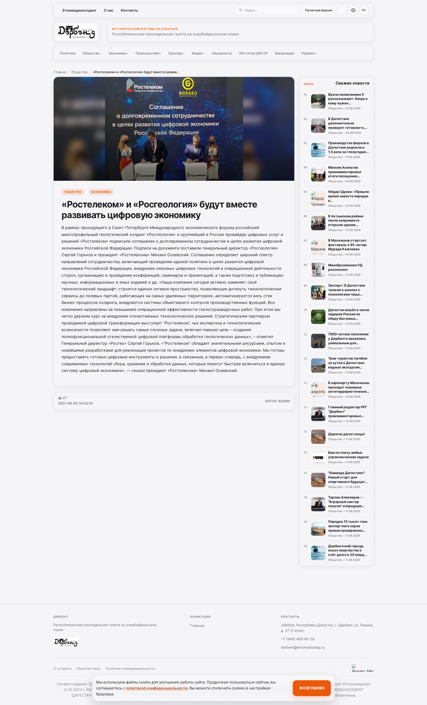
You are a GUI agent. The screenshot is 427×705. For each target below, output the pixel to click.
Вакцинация (284, 53)
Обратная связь (88, 668)
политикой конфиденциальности (157, 688)
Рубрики (309, 53)
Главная (59, 72)
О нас (108, 10)
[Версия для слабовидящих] (353, 10)
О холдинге (62, 668)
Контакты (129, 10)
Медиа (198, 53)
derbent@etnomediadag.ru (303, 647)
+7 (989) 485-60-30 (298, 639)
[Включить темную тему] (342, 10)
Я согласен (311, 688)
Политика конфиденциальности (130, 668)
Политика (67, 53)
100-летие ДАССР (253, 53)
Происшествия (148, 53)
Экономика (118, 53)
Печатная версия (318, 10)
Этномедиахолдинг (79, 10)
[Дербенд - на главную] (76, 32)
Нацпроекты (222, 53)
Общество (92, 53)
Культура (177, 53)
